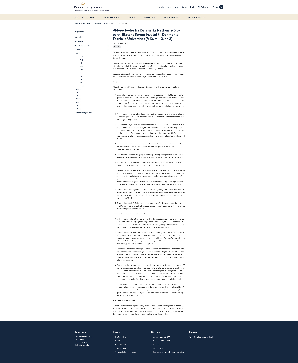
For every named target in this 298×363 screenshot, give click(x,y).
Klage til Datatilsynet (161, 341)
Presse (117, 341)
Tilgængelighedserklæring (125, 352)
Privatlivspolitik (121, 348)
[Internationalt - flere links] (204, 17)
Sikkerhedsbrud (171, 17)
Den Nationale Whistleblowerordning (168, 352)
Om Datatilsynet (121, 337)
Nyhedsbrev (158, 348)
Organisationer (111, 17)
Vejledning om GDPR (161, 337)
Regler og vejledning (84, 17)
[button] (107, 46)
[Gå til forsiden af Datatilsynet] (115, 7)
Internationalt (195, 17)
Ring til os (157, 344)
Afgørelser (149, 17)
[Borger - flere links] (136, 17)
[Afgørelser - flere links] (156, 17)
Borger (131, 17)
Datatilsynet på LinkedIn (204, 337)
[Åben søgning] (221, 7)
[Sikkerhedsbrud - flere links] (181, 17)
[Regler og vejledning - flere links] (96, 17)
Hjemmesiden (120, 344)
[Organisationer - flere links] (120, 17)
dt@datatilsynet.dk (82, 345)
